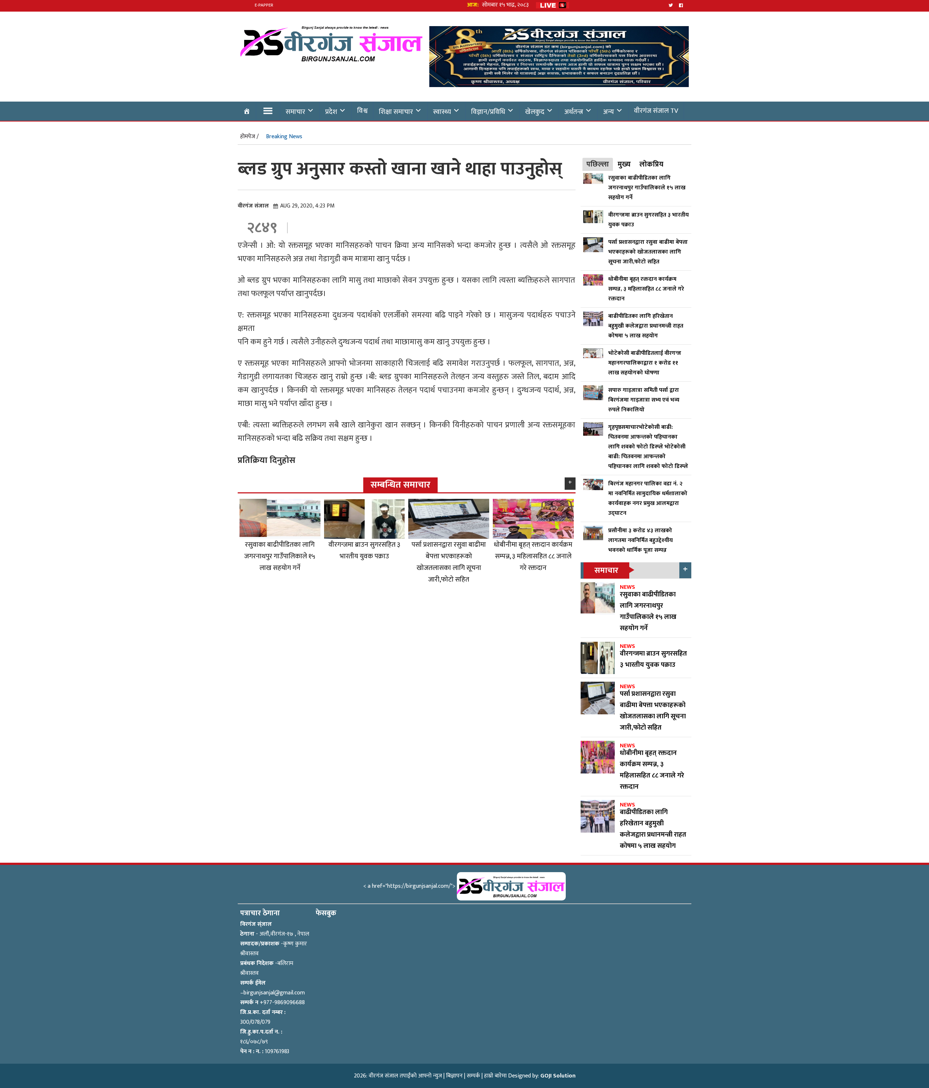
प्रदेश (331, 112)
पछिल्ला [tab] (597, 164)
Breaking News (284, 136)
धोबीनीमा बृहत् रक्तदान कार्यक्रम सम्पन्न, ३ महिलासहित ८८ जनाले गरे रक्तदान (533, 556)
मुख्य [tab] (624, 164)
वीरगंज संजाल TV (656, 110)
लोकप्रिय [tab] (651, 164)
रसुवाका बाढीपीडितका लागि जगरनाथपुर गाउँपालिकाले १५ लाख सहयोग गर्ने (279, 556)
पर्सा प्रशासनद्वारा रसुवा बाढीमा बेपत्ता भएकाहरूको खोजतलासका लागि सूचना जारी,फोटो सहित (449, 562)
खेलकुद (534, 112)
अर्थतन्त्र (573, 112)
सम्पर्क (473, 1076)
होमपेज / (249, 136)
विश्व (362, 110)
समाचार (295, 112)
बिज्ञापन (454, 1076)
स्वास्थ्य (442, 112)
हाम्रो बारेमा (495, 1076)
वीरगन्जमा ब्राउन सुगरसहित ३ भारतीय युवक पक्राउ (364, 550)
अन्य (608, 112)
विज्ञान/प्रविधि (488, 112)
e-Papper (264, 5)
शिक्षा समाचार (396, 112)
